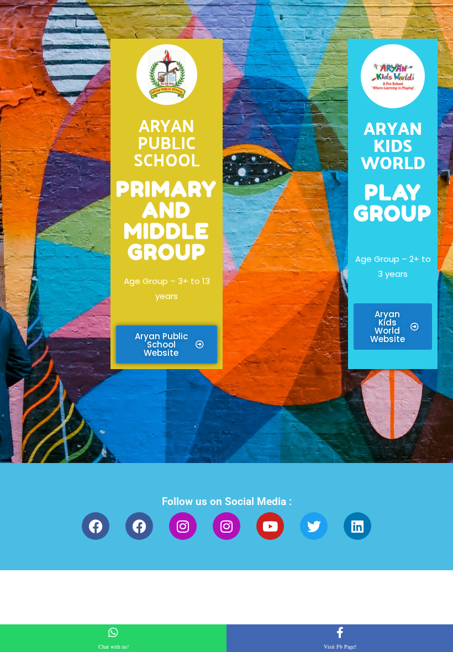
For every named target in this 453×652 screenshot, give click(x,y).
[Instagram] (183, 526)
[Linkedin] (357, 526)
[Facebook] (95, 526)
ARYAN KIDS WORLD (393, 145)
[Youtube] (270, 526)
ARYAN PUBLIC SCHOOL (167, 141)
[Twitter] (314, 526)
